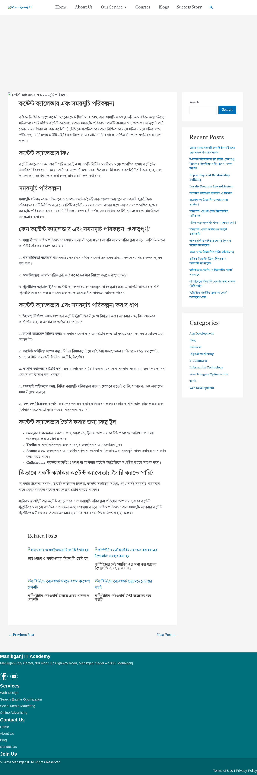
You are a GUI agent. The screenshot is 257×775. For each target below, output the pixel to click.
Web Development (201, 388)
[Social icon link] (4, 676)
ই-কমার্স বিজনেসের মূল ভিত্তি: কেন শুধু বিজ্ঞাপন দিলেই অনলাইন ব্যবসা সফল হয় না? (211, 164)
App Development (201, 333)
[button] (125, 7)
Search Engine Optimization (208, 374)
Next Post (166, 635)
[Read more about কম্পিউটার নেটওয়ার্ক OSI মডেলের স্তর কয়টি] (126, 584)
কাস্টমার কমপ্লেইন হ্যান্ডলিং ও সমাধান (210, 193)
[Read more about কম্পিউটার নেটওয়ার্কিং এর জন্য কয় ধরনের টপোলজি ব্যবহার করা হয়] (126, 553)
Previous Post (21, 635)
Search (194, 102)
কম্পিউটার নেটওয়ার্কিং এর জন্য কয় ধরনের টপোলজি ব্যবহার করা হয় (126, 566)
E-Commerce (198, 360)
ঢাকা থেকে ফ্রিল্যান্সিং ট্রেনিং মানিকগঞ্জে (211, 252)
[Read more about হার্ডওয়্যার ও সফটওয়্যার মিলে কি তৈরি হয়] (58, 550)
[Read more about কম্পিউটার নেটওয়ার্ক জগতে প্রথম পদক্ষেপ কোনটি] (59, 584)
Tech (192, 381)
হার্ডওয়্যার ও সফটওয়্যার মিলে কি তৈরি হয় (58, 559)
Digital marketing (201, 354)
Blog (192, 340)
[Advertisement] (128, 58)
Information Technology (206, 367)
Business (195, 347)
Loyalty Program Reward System (211, 186)
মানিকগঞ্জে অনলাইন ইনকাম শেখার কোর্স (212, 222)
